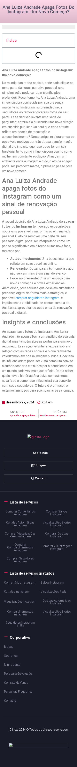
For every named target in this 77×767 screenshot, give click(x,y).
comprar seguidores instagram (37, 298)
